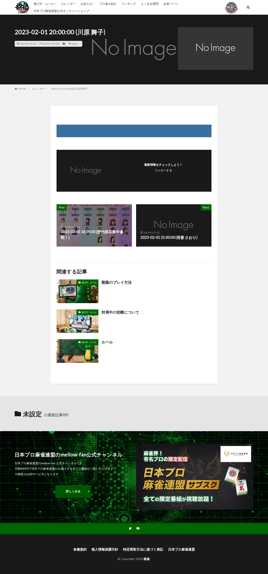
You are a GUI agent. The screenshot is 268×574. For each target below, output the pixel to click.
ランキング (128, 3)
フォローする (163, 170)
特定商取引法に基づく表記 (143, 549)
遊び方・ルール (44, 3)
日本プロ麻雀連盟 (181, 549)
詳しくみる (73, 491)
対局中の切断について (120, 312)
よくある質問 (149, 3)
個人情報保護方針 (104, 549)
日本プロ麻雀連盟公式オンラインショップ (61, 11)
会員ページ (170, 3)
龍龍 (147, 559)
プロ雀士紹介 (108, 3)
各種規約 (80, 549)
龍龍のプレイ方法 (117, 282)
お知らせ (86, 3)
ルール (107, 342)
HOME (22, 88)
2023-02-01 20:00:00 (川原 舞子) (69, 88)
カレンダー (68, 3)
